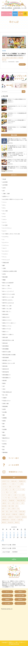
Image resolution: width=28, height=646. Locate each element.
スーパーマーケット (7, 228)
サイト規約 (7, 603)
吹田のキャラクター (7, 320)
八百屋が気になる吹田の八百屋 (10, 271)
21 (17, 535)
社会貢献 (5, 429)
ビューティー (6, 242)
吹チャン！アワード (7, 288)
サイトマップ (20, 603)
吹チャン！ (20, 503)
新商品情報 (5, 406)
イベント (5, 202)
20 (14, 535)
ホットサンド (6, 251)
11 (6, 534)
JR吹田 (13, 481)
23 (25, 535)
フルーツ (5, 248)
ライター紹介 (7, 595)
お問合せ (20, 591)
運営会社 (20, 599)
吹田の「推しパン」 (7, 311)
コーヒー (5, 219)
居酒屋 (21, 514)
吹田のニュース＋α (7, 325)
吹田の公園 (5, 337)
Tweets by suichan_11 (6, 609)
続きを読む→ (22, 64)
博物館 (4, 279)
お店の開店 (5, 185)
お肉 (4, 190)
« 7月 (2, 540)
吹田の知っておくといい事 (9, 363)
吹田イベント (6, 508)
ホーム (7, 591)
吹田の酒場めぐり (7, 374)
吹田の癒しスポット (7, 360)
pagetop (14, 559)
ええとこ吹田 (5, 57)
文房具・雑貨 (6, 403)
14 (17, 534)
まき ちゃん (4, 61)
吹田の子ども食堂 (7, 351)
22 (21, 535)
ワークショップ (6, 259)
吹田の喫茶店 (6, 346)
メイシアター (6, 497)
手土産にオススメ (7, 400)
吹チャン (11, 503)
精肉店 (4, 435)
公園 (4, 503)
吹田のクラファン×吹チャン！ (9, 323)
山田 (4, 517)
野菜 (4, 446)
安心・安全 (5, 394)
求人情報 (21, 13)
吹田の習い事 (6, 369)
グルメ (4, 213)
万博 (4, 500)
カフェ (4, 205)
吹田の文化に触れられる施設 (9, 354)
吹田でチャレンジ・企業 (8, 297)
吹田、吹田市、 (13, 506)
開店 (4, 522)
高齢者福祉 (5, 452)
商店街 (4, 383)
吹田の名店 (5, 343)
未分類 (4, 50)
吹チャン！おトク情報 (7, 13)
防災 (4, 449)
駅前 (17, 522)
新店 (24, 517)
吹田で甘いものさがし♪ (8, 300)
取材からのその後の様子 (8, 282)
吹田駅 (14, 514)
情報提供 (15, 13)
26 (10, 537)
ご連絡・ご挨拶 (6, 193)
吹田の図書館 (6, 348)
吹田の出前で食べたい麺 (8, 340)
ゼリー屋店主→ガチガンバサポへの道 (11, 233)
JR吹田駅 (22, 481)
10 (3, 534)
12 (10, 534)
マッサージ (5, 254)
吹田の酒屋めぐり (7, 377)
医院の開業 (5, 277)
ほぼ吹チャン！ (6, 196)
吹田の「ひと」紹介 (7, 305)
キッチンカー (20, 489)
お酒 (4, 483)
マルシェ (21, 495)
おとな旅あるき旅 (11, 57)
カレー (12, 489)
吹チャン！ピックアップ (8, 291)
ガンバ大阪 (5, 210)
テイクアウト (6, 236)
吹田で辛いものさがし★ (8, 302)
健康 (4, 265)
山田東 (10, 517)
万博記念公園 (6, 262)
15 (21, 534)
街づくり (5, 441)
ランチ (14, 497)
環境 (4, 426)
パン (4, 239)
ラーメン (5, 256)
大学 (4, 386)
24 (3, 537)
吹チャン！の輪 (6, 285)
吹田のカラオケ (6, 317)
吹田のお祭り (6, 314)
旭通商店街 (5, 519)
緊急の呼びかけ (6, 438)
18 (6, 535)
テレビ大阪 (18, 57)
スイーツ (5, 222)
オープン (16, 486)
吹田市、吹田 (6, 514)
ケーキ (4, 216)
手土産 (17, 517)
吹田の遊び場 (6, 371)
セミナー (5, 231)
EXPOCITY (5, 481)
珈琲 (4, 423)
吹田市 (21, 511)
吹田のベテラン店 (7, 328)
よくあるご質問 (20, 595)
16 (25, 534)
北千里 (4, 274)
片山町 (19, 519)
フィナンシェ (6, 245)
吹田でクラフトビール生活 (9, 294)
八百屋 (4, 268)
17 (3, 535)
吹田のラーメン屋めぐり (8, 334)
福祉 (4, 432)
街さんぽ (4, 59)
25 (6, 537)
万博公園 (11, 500)
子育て (4, 389)
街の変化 (5, 443)
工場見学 (5, 397)
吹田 (22, 57)
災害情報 (5, 417)
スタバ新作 (5, 225)
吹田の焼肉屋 (6, 357)
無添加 (4, 420)
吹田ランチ (13, 511)
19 (10, 535)
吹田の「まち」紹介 (7, 308)
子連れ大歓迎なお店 (7, 392)
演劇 (4, 415)
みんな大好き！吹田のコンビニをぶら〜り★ (13, 199)
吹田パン (5, 511)
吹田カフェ (15, 508)
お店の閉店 (5, 182)
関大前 (10, 522)
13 (14, 534)
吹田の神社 (5, 366)
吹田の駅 (5, 380)
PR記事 (4, 179)
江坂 (13, 519)
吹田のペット (6, 331)
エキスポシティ (6, 486)
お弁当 (4, 187)
